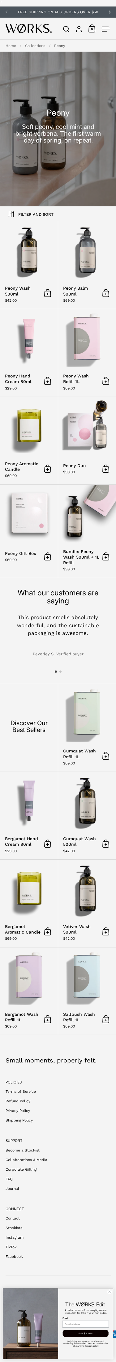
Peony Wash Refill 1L (87, 353)
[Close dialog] (109, 1291)
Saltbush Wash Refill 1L (87, 991)
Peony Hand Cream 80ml (29, 353)
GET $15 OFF (85, 1333)
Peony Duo (87, 440)
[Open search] (66, 29)
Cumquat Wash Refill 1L (87, 728)
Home (11, 46)
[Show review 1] (56, 671)
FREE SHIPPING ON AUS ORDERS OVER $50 (58, 12)
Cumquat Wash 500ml (87, 815)
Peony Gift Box (29, 531)
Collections (35, 46)
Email (65, 1318)
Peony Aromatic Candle (29, 440)
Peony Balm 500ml (87, 265)
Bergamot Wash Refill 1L (29, 991)
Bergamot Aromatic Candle (29, 903)
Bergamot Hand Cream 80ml (29, 815)
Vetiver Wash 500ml (87, 903)
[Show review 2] (60, 671)
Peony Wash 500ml (29, 265)
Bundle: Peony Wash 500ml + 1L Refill (87, 531)
